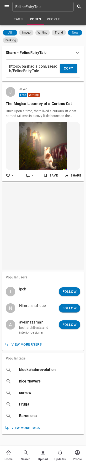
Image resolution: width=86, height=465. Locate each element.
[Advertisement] (43, 226)
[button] (10, 32)
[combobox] (48, 6)
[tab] (18, 19)
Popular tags (16, 358)
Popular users (16, 277)
